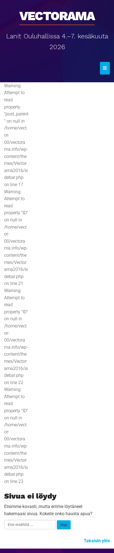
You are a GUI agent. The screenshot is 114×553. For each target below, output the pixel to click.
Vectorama (57, 14)
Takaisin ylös (97, 540)
